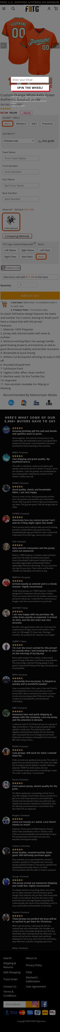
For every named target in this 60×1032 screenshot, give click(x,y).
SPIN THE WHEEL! (30, 88)
